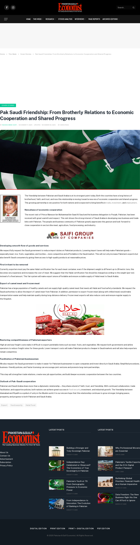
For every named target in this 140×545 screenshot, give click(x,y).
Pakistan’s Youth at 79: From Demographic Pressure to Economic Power (77, 485)
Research (50, 19)
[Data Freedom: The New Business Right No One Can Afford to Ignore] (105, 498)
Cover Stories (8, 105)
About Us (4, 452)
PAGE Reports (94, 19)
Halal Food (30, 405)
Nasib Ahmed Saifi (9, 125)
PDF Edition (103, 529)
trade (108, 203)
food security (74, 390)
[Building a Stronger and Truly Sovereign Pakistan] (56, 451)
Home (28, 19)
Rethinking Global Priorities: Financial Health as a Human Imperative (127, 481)
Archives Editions (110, 19)
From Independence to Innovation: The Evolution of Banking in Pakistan (78, 503)
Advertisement (6, 459)
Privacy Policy (6, 465)
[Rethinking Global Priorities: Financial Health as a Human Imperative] (105, 482)
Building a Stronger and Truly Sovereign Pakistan (78, 449)
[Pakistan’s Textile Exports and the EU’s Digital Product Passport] (105, 465)
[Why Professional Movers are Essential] (105, 451)
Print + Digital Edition (81, 529)
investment (117, 203)
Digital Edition (38, 529)
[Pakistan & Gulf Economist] (70, 7)
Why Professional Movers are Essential (127, 449)
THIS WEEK (37, 19)
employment (131, 203)
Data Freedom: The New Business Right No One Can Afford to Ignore (127, 497)
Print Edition (57, 529)
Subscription (5, 462)
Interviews (79, 19)
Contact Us (5, 456)
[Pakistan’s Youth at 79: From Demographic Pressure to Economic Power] (56, 484)
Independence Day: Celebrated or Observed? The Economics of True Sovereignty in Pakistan (78, 466)
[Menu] (6, 19)
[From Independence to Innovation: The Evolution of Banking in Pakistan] (56, 504)
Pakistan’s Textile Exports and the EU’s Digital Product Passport (127, 465)
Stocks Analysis (65, 19)
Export (4, 405)
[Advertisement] (70, 79)
